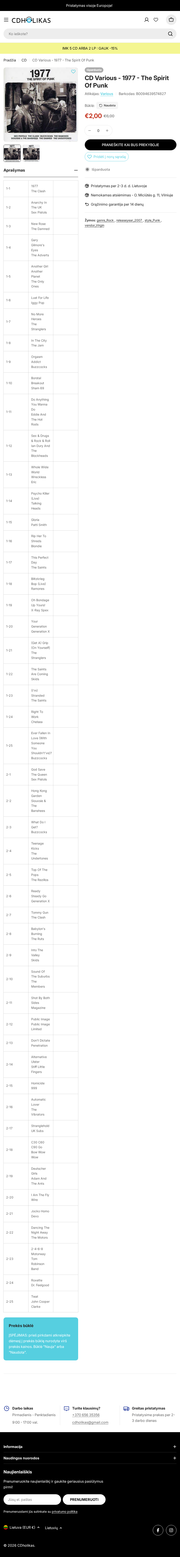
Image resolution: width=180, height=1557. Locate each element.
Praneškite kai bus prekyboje (130, 145)
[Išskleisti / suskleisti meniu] (6, 19)
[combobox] (90, 34)
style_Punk (153, 220)
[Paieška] (170, 33)
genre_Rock (106, 220)
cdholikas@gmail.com (90, 1422)
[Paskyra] (152, 19)
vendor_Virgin (94, 225)
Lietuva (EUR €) (22, 1527)
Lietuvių (51, 1528)
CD (24, 60)
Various (106, 93)
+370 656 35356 (86, 1415)
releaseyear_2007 (129, 220)
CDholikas (25, 1545)
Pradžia (10, 60)
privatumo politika (64, 1511)
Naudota (109, 105)
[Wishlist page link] (156, 20)
